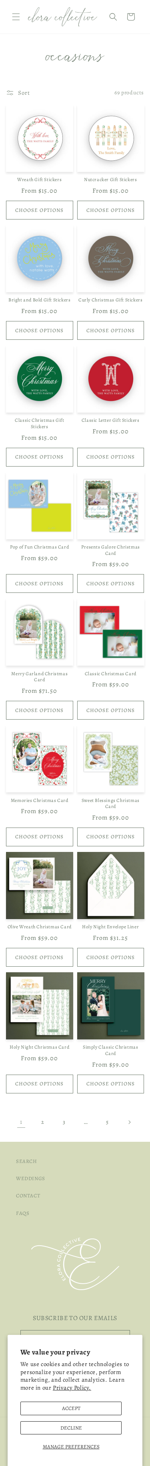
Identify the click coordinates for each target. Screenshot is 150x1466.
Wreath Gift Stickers (39, 180)
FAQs (22, 1213)
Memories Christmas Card (39, 801)
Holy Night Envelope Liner (110, 927)
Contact (28, 1195)
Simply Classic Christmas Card (110, 1050)
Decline (71, 1427)
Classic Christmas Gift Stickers (39, 423)
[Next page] (129, 1122)
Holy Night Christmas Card (39, 1047)
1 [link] (21, 1122)
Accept (71, 1408)
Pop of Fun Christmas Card (39, 547)
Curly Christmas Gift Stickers (110, 300)
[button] (16, 17)
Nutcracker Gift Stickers (110, 180)
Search (26, 1161)
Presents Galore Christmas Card (110, 550)
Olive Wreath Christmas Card (40, 927)
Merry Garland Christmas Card (39, 677)
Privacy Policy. (72, 1388)
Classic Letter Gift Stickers (111, 420)
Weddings (30, 1178)
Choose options (39, 210)
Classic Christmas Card (110, 674)
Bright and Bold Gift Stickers (39, 300)
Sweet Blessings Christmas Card (111, 804)
